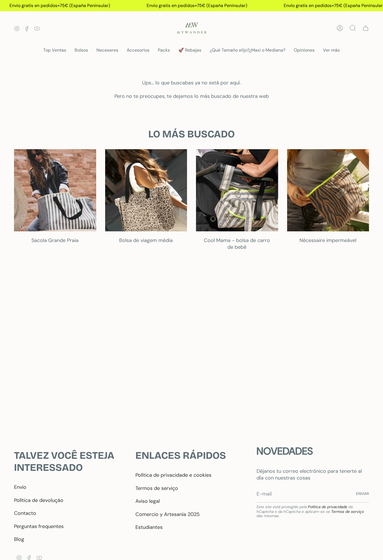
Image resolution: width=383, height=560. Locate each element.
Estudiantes (149, 527)
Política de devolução (38, 500)
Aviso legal (147, 501)
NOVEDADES (285, 451)
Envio (20, 487)
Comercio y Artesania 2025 (167, 514)
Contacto (25, 513)
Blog (19, 539)
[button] (81, 50)
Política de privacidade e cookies (173, 475)
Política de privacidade (327, 506)
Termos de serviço (156, 488)
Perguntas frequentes (39, 526)
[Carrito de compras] (365, 28)
